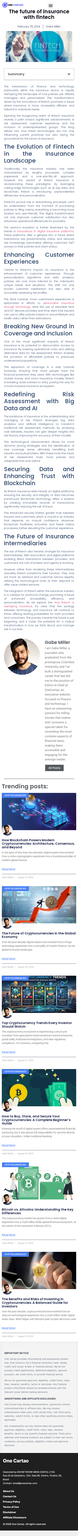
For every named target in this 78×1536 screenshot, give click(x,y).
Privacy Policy (11, 1501)
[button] (51, 6)
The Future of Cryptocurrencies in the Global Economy (39, 935)
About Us (8, 1491)
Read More (8, 869)
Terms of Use (11, 1506)
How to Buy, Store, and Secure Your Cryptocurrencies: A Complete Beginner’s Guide (36, 1120)
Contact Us (9, 1496)
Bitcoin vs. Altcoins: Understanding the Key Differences (37, 1211)
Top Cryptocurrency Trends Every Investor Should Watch (37, 1025)
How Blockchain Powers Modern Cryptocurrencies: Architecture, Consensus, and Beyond (38, 844)
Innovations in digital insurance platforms (45, 231)
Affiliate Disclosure (14, 1517)
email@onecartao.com (25, 1483)
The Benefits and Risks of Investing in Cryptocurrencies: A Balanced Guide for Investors (35, 1303)
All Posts (54, 768)
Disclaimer (9, 1512)
